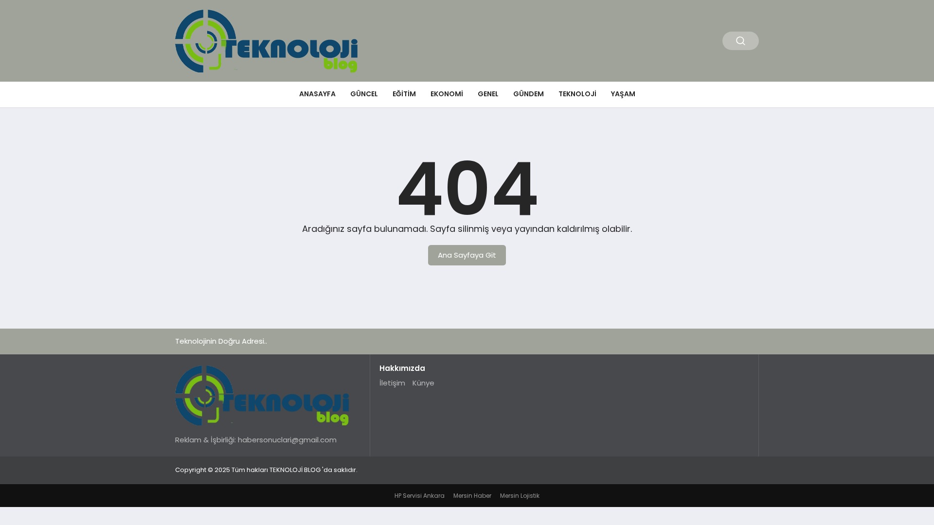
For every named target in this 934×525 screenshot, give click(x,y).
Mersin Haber (472, 495)
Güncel (364, 94)
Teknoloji (577, 94)
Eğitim (404, 94)
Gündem (528, 94)
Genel (488, 94)
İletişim (392, 383)
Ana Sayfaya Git (467, 255)
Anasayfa (317, 94)
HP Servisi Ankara (420, 495)
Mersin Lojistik (519, 495)
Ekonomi (447, 94)
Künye (423, 383)
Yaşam (623, 94)
